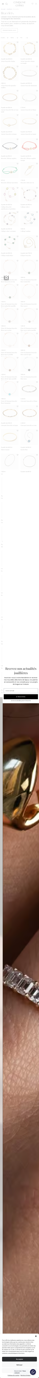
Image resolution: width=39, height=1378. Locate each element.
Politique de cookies (13, 1375)
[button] (36, 1336)
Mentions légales (25, 1375)
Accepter (19, 1359)
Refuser (19, 1365)
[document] (19, 689)
